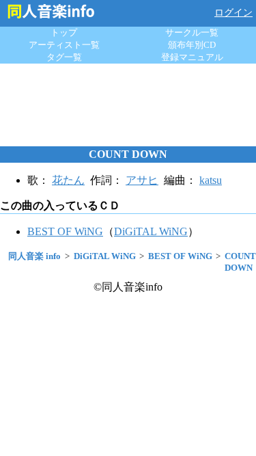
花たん (68, 180)
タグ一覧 (64, 57)
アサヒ (142, 180)
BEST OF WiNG (65, 231)
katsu (210, 180)
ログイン (233, 13)
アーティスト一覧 (64, 45)
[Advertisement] (128, 104)
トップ (64, 32)
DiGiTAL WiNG (151, 231)
